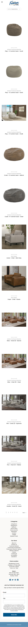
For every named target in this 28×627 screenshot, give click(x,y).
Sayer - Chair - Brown (14, 299)
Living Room (14, 524)
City (4, 598)
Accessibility (14, 555)
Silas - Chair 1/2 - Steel (14, 382)
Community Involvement (14, 547)
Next (24, 512)
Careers (14, 552)
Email (4, 592)
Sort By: (9, 9)
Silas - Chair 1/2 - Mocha (14, 340)
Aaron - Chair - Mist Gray (14, 258)
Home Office (14, 528)
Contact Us (14, 544)
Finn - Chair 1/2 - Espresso (14, 423)
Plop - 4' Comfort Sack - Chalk (14, 134)
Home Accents (14, 530)
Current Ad (14, 553)
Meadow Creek (14, 536)
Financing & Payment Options (14, 549)
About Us (14, 543)
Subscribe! (14, 615)
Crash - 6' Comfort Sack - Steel (14, 216)
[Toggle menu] (2, 2)
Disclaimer (14, 556)
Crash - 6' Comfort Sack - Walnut (14, 175)
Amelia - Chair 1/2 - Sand (14, 506)
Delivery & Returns (14, 550)
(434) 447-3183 (14, 568)
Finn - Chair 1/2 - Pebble (14, 465)
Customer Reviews (14, 546)
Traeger (14, 534)
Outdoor (14, 533)
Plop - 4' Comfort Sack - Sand (14, 92)
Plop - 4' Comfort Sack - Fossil (14, 51)
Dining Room (14, 525)
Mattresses (14, 531)
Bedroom (14, 527)
